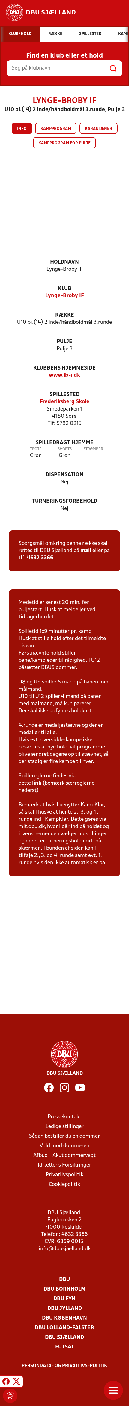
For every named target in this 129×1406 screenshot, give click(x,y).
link (36, 783)
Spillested (65, 394)
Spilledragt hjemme (65, 442)
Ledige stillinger (65, 1126)
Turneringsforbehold (64, 501)
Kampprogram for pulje (64, 143)
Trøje (36, 449)
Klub (64, 288)
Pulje (64, 341)
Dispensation (64, 474)
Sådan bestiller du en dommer (64, 1136)
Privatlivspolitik (64, 1174)
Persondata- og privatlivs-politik (64, 1366)
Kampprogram (55, 129)
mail (85, 550)
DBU (64, 1279)
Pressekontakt (64, 1117)
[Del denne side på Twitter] (16, 1382)
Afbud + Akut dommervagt (64, 1155)
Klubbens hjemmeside (64, 368)
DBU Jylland (64, 1308)
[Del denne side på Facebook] (6, 1382)
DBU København (64, 1318)
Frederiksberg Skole (64, 402)
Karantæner (98, 129)
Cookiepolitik (64, 1184)
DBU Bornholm (65, 1289)
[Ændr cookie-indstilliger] (10, 1396)
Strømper (93, 449)
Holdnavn (64, 262)
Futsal (64, 1347)
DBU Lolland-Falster (64, 1327)
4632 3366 (40, 558)
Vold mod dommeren (64, 1145)
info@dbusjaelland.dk (65, 1248)
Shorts (65, 449)
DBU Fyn (64, 1298)
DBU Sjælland (64, 1337)
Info (22, 129)
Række (64, 315)
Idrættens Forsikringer (64, 1165)
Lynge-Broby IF (64, 295)
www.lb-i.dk (64, 375)
